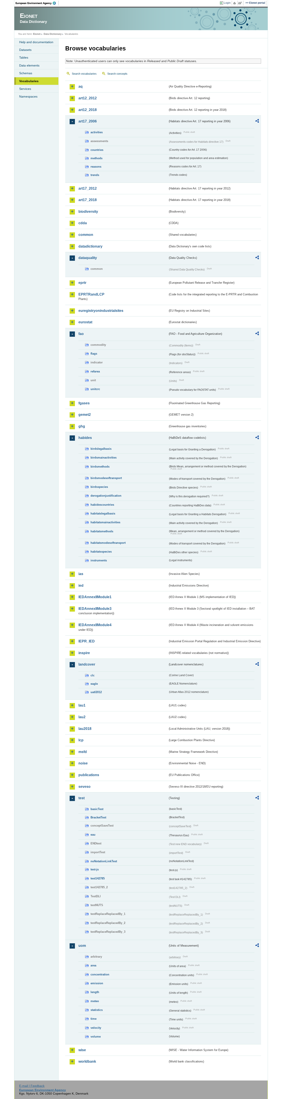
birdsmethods (100, 466)
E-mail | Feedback (32, 1086)
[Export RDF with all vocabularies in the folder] (257, 121)
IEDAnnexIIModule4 (94, 625)
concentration (100, 974)
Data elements (29, 65)
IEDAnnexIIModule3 (94, 609)
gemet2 (84, 414)
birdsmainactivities (104, 457)
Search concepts (117, 73)
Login (227, 3)
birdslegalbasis (101, 448)
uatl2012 (96, 692)
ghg (81, 426)
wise (82, 1050)
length (95, 992)
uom (82, 945)
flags (94, 353)
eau (93, 834)
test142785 (98, 878)
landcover (86, 664)
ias (80, 574)
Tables (23, 57)
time (93, 1018)
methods (96, 158)
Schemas (25, 73)
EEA (37, 3)
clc (93, 675)
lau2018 (84, 729)
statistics (97, 1010)
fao (81, 334)
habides (85, 438)
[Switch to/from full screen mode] (240, 3)
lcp (80, 740)
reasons (96, 166)
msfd (82, 752)
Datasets (25, 50)
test (81, 798)
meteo (95, 1001)
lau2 (81, 717)
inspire (84, 653)
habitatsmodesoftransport (108, 542)
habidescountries (102, 504)
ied (80, 585)
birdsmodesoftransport (106, 478)
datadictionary (90, 246)
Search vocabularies (84, 73)
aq (80, 86)
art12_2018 (87, 110)
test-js (95, 869)
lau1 (81, 705)
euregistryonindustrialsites (100, 311)
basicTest (97, 809)
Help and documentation (36, 42)
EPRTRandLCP (91, 294)
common (85, 235)
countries (97, 150)
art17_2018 (87, 200)
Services (25, 89)
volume (96, 1036)
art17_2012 (87, 188)
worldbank (87, 1061)
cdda (82, 223)
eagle (94, 683)
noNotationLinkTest (104, 861)
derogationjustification (106, 495)
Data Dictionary (52, 34)
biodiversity (88, 211)
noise (83, 763)
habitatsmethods (102, 531)
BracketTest (98, 817)
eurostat (85, 322)
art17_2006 (87, 121)
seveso (84, 786)
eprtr (82, 283)
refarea (95, 371)
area (93, 965)
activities (97, 132)
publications (88, 775)
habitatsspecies (101, 551)
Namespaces (28, 96)
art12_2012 (87, 98)
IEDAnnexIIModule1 (94, 597)
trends (95, 175)
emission (97, 983)
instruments (99, 560)
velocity (96, 1027)
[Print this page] (235, 3)
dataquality (87, 258)
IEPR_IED (86, 641)
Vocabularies (29, 81)
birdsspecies (99, 486)
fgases (84, 403)
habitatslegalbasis (103, 513)
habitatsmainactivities (105, 522)
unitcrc (95, 389)
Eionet (37, 34)
